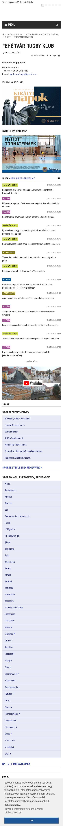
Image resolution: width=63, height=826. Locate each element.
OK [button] (31, 820)
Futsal (7, 522)
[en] (46, 5)
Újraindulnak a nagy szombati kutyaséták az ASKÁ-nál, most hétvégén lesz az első (29, 232)
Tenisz (7, 707)
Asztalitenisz (11, 490)
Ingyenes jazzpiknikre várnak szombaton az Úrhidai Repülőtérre (30, 325)
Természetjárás (11, 713)
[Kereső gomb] (57, 25)
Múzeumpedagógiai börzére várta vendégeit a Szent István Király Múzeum (30, 205)
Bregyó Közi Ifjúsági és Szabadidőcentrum (23, 451)
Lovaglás (9, 620)
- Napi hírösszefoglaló (22, 178)
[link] (31, 106)
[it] (56, 5)
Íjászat (8, 542)
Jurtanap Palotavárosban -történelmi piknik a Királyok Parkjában (30, 338)
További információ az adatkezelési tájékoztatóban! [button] (24, 811)
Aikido (7, 483)
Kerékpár (9, 581)
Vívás (7, 754)
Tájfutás (8, 694)
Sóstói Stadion (11, 431)
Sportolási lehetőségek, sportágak (42, 34)
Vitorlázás (9, 740)
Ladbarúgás (10, 614)
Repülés (8, 647)
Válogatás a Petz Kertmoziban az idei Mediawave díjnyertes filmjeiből (28, 313)
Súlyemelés (10, 680)
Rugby (8, 37)
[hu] (43, 5)
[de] (53, 5)
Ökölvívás (9, 634)
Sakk (7, 667)
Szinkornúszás (11, 687)
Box (6, 509)
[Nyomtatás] (59, 55)
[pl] (49, 5)
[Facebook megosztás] (47, 55)
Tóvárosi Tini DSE (15, 34)
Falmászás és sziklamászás (17, 516)
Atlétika (8, 496)
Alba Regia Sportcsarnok (16, 444)
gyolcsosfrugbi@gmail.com (23, 74)
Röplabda (9, 653)
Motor (7, 627)
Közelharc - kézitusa (14, 607)
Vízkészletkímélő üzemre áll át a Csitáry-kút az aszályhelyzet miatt (29, 259)
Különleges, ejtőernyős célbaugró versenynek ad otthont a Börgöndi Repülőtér (28, 192)
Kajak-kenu (10, 562)
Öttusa (8, 640)
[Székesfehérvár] (30, 14)
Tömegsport (10, 727)
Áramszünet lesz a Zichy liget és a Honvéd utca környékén (28, 298)
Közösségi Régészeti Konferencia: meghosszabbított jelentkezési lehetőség (26, 354)
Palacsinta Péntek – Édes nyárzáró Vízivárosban (23, 271)
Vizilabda (9, 747)
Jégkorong (9, 549)
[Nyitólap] (3, 34)
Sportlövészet (11, 674)
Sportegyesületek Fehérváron (22, 467)
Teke (7, 700)
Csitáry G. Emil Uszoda (15, 425)
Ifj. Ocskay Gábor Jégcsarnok (18, 418)
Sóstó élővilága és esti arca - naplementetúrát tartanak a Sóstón (31, 244)
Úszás (7, 734)
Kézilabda (9, 588)
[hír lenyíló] (59, 178)
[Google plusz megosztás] (55, 55)
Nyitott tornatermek (16, 763)
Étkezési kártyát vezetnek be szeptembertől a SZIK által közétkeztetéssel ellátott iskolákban (27, 286)
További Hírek (31, 361)
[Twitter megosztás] (51, 55)
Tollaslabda (10, 720)
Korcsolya (9, 601)
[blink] (60, 5)
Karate (8, 568)
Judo (7, 555)
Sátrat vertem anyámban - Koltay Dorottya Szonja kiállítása (28, 217)
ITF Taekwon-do (12, 536)
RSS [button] (4, 777)
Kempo (8, 574)
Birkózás (9, 503)
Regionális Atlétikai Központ (17, 457)
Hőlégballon (10, 529)
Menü (11, 25)
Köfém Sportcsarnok (14, 438)
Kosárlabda (10, 594)
